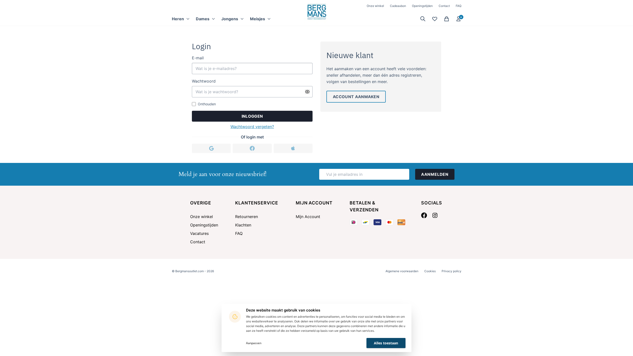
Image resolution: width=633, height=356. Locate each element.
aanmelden (435, 174)
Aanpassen (253, 343)
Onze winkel (375, 6)
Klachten (243, 224)
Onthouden (207, 104)
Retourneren (246, 216)
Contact (444, 6)
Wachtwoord (204, 81)
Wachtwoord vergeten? (252, 126)
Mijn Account (308, 216)
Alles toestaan (386, 343)
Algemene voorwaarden (401, 271)
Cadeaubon (398, 6)
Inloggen (252, 116)
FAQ (458, 6)
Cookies (430, 271)
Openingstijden (422, 6)
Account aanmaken (356, 96)
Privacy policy (451, 271)
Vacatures (199, 233)
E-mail (198, 57)
